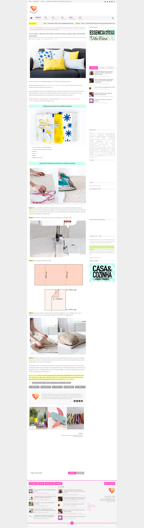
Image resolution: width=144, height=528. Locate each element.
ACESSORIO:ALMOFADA (39, 27)
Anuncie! (89, 508)
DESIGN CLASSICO (94, 138)
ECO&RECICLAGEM (94, 139)
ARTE (114, 133)
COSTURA (74, 23)
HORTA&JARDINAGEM (94, 143)
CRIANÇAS (100, 135)
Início (88, 503)
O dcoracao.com (91, 505)
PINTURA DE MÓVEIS (110, 151)
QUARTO (91, 152)
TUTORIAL (76, 27)
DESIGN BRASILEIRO (110, 136)
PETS (100, 151)
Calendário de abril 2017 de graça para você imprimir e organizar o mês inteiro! (45, 497)
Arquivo (111, 67)
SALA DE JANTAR (95, 155)
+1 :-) (58, 387)
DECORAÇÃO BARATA (95, 136)
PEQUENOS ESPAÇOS (93, 151)
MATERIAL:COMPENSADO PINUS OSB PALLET (102, 145)
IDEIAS (72, 18)
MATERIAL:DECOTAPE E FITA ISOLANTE (98, 147)
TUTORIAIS (58, 483)
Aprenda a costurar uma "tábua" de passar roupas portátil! (103, 94)
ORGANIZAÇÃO (105, 150)
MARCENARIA (92, 144)
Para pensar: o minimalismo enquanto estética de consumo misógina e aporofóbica (45, 510)
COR (80, 18)
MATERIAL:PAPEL (102, 148)
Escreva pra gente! (110, 483)
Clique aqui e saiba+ (110, 501)
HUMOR (102, 143)
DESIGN (103, 136)
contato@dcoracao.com (110, 497)
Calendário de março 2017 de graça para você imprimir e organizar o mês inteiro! (44, 516)
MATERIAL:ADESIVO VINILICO (107, 144)
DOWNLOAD (111, 138)
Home (31, 27)
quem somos (36, 1)
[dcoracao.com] (75, 401)
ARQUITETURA (109, 133)
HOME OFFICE (110, 141)
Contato (89, 509)
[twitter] (107, 2)
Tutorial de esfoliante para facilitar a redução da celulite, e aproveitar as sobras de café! (103, 73)
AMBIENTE (38, 18)
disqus (80, 473)
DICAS (41, 23)
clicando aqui (66, 379)
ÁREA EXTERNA (96, 157)
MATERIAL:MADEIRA (93, 148)
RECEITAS (101, 154)
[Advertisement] (57, 451)
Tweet (35, 387)
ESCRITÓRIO (103, 139)
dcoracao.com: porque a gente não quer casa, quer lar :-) (58, 1)
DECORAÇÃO (110, 135)
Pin (81, 387)
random (93, 67)
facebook (72, 473)
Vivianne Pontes (111, 525)
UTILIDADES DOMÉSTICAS (108, 155)
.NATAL (91, 133)
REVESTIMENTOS (111, 154)
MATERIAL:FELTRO (111, 147)
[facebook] (114, 2)
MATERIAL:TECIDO (69, 27)
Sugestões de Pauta (91, 506)
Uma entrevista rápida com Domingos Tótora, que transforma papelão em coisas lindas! (103, 81)
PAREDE (113, 150)
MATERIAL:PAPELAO (111, 148)
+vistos (102, 67)
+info (30, 1)
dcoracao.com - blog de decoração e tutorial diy (39, 525)
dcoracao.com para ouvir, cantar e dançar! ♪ (74, 516)
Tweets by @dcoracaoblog (95, 185)
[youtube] (105, 2)
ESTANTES (108, 139)
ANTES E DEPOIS (102, 133)
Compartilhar (46, 387)
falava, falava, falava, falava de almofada (54, 85)
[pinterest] (110, 2)
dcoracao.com (34, 375)
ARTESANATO (92, 135)
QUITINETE (96, 154)
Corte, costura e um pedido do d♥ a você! (104, 87)
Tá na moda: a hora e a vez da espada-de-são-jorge (56, 23)
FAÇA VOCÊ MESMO (58, 27)
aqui (72, 379)
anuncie (42, 1)
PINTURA (103, 151)
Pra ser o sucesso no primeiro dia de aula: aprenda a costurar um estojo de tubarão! (98, 23)
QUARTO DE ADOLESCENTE (101, 152)
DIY (46, 18)
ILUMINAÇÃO (112, 143)
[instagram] (112, 2)
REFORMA (105, 154)
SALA (90, 155)
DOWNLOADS (49, 483)
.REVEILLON (96, 133)
